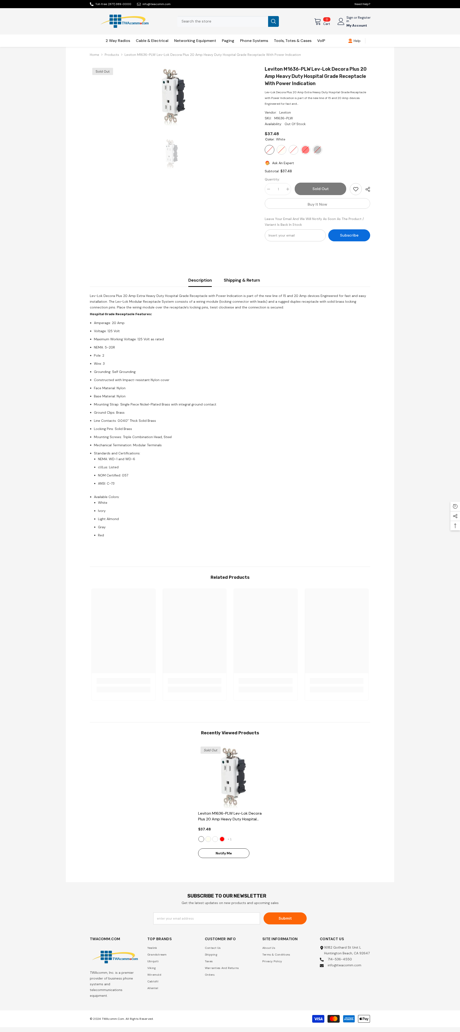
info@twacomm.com (157, 4)
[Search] (228, 21)
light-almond (215, 839)
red (222, 839)
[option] (170, 95)
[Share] (366, 189)
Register (364, 18)
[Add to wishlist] (356, 189)
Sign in (349, 19)
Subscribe (349, 235)
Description (200, 280)
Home (94, 54)
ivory (208, 839)
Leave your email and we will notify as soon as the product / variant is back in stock (314, 222)
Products (112, 54)
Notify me (224, 853)
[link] (354, 41)
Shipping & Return (242, 280)
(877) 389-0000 (119, 4)
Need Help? (362, 4)
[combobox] (222, 21)
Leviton (285, 112)
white (201, 839)
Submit (285, 918)
